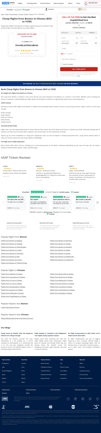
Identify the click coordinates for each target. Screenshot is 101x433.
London (23, 363)
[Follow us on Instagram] (75, 398)
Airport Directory (31, 389)
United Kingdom (7, 371)
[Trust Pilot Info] (82, 9)
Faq (61, 363)
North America (14, 14)
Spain (3, 374)
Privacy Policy (84, 374)
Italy (3, 367)
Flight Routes (6, 389)
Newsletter (63, 374)
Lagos (23, 382)
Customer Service (85, 371)
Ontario (26, 14)
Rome (23, 371)
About (81, 363)
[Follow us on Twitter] (90, 398)
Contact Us (63, 378)
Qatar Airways (45, 363)
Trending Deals (32, 3)
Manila (23, 378)
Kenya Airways (45, 378)
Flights (20, 3)
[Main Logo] (8, 3)
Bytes (27, 393)
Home (2, 14)
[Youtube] (82, 398)
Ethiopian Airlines (46, 374)
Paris (22, 367)
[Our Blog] (97, 398)
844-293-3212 (93, 3)
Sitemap (4, 393)
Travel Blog (63, 371)
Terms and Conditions (86, 378)
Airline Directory (55, 389)
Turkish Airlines (45, 371)
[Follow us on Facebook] (68, 398)
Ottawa (31, 14)
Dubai (23, 374)
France (4, 382)
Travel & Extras (45, 3)
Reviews (82, 367)
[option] (17, 173)
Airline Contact (64, 367)
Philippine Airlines (46, 367)
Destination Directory (81, 389)
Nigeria (4, 378)
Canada (21, 14)
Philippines (5, 363)
